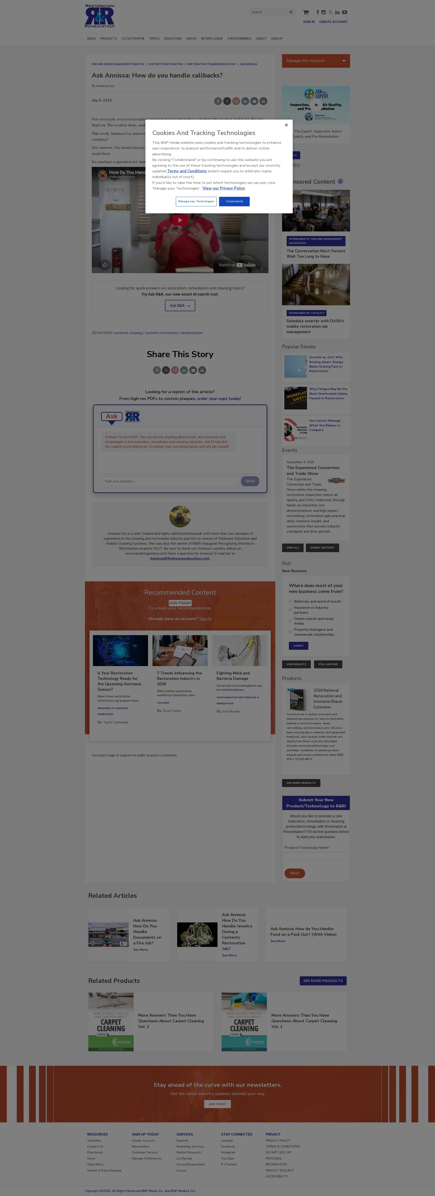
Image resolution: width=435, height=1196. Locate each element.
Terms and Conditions (187, 171)
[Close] (286, 125)
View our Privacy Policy (224, 188)
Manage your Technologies (196, 201)
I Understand (234, 201)
